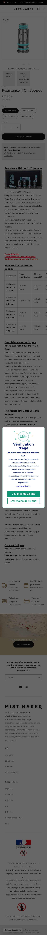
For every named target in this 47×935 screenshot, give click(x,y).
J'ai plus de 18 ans (23, 493)
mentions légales (23, 486)
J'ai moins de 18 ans (23, 501)
